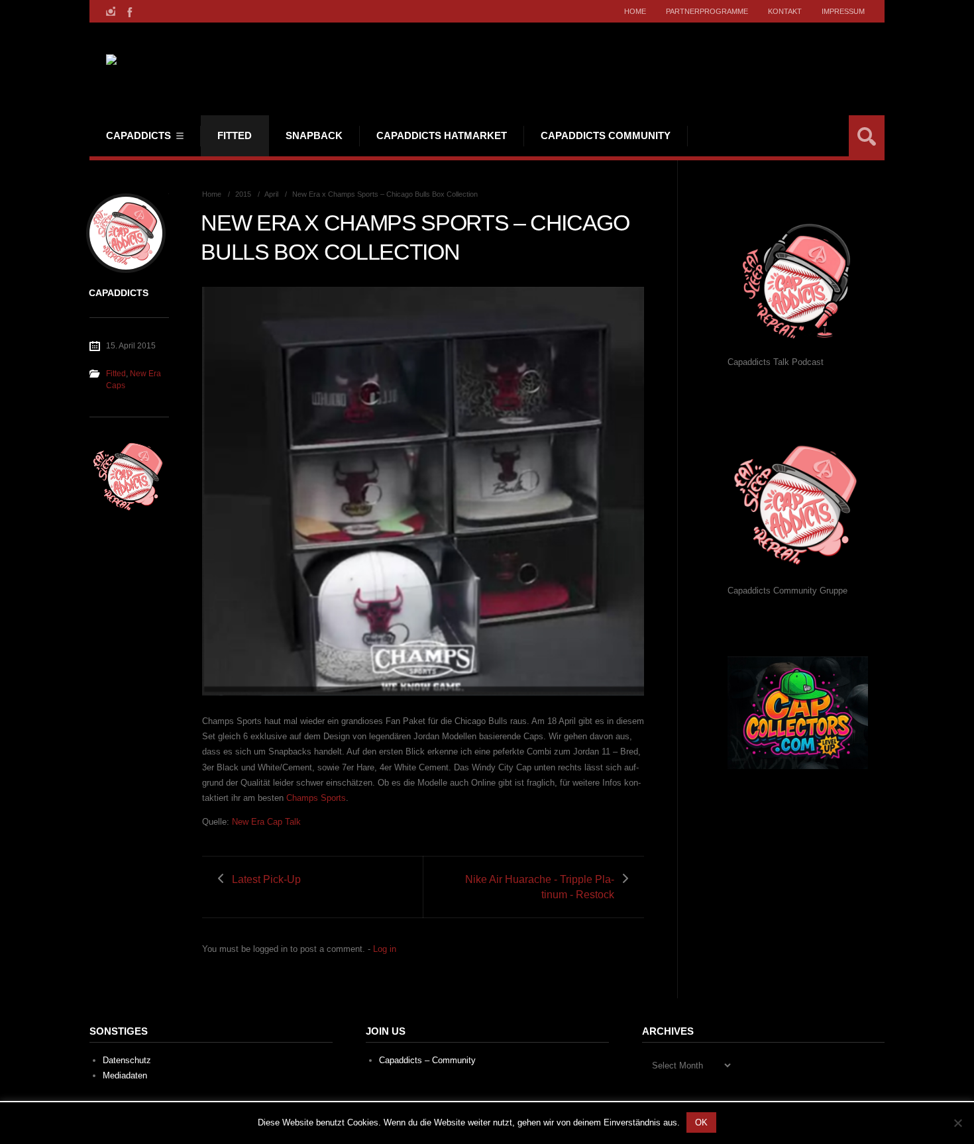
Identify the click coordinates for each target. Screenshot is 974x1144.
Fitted (234, 135)
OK (701, 1122)
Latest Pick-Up (266, 879)
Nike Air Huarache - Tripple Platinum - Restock (539, 887)
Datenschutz (127, 1060)
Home (635, 11)
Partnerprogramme (707, 11)
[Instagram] (110, 11)
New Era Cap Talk (266, 822)
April (271, 194)
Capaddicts (138, 135)
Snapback (314, 135)
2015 (243, 194)
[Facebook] (128, 11)
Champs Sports (316, 798)
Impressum (843, 11)
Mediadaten (125, 1075)
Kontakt (785, 11)
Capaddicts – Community (427, 1060)
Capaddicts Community (606, 135)
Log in (384, 949)
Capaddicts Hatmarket (441, 135)
